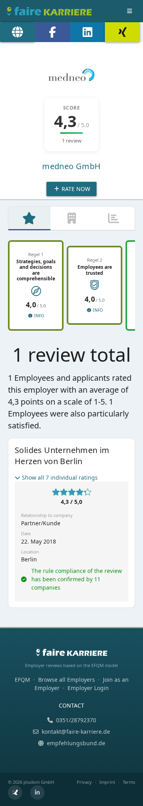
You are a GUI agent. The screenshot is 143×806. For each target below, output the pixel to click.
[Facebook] (52, 32)
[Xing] (122, 32)
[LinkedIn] (87, 32)
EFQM (22, 679)
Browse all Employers (66, 679)
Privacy (84, 782)
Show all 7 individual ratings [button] (60, 477)
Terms (129, 782)
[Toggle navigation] (129, 11)
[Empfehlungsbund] (15, 792)
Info (38, 315)
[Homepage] (17, 32)
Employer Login (88, 688)
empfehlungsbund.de (76, 743)
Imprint (107, 782)
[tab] (29, 218)
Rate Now (75, 189)
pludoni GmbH (38, 782)
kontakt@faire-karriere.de (76, 731)
